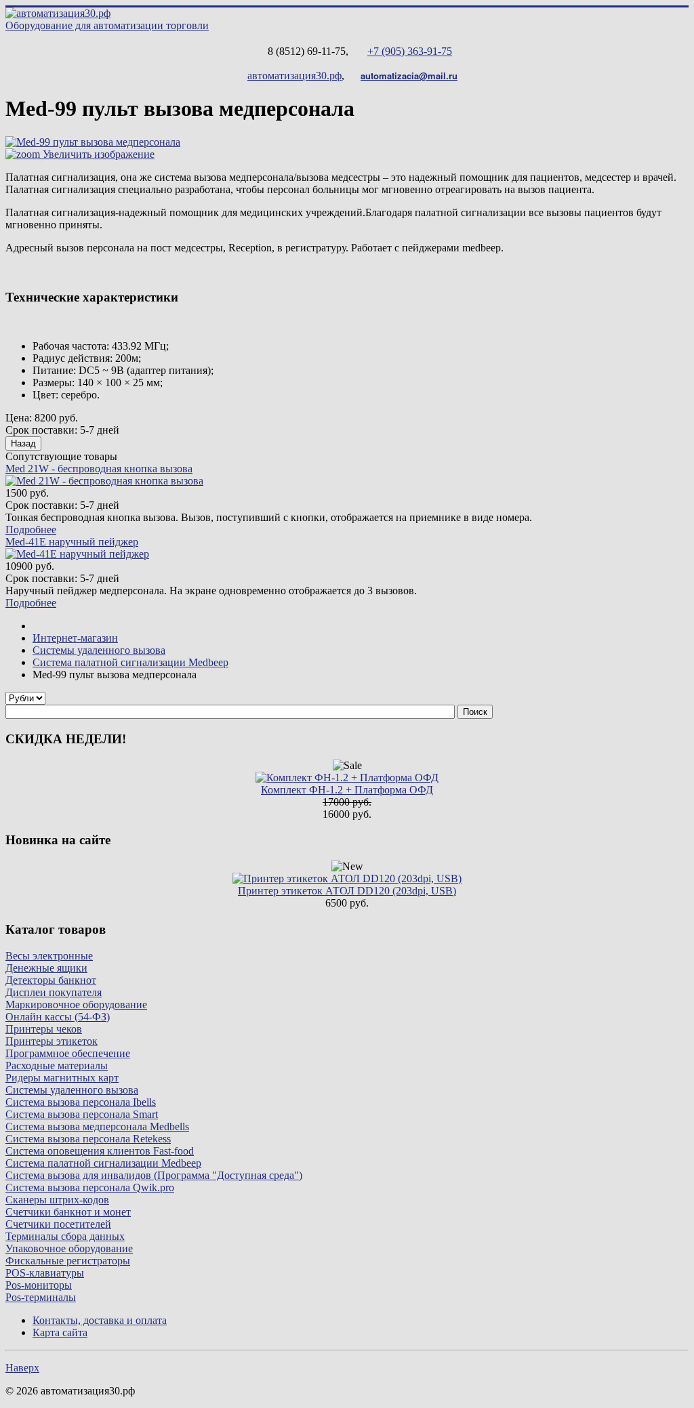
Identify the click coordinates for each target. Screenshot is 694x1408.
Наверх (22, 1367)
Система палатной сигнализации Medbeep (103, 1163)
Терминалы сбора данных (65, 1236)
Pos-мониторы (38, 1285)
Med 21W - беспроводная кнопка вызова (98, 468)
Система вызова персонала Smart (81, 1114)
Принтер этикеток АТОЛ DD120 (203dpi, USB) (347, 890)
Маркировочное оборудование (76, 1004)
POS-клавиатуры (44, 1273)
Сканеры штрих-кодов (57, 1199)
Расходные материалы (56, 1065)
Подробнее (30, 529)
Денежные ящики (46, 968)
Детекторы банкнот (50, 980)
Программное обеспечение (67, 1053)
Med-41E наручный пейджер (71, 541)
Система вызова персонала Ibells (80, 1102)
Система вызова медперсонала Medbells (97, 1126)
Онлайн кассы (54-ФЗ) (57, 1016)
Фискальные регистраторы (67, 1260)
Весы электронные (49, 955)
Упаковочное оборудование (69, 1248)
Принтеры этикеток (51, 1041)
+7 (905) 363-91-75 (409, 51)
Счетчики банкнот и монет (68, 1212)
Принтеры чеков (43, 1029)
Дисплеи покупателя (53, 992)
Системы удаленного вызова (71, 1090)
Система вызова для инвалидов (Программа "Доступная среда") (153, 1175)
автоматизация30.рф (294, 75)
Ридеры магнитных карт (62, 1077)
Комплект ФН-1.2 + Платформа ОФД (347, 789)
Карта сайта (60, 1332)
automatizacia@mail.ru (409, 75)
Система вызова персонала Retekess (88, 1138)
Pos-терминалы (40, 1297)
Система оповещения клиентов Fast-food (99, 1151)
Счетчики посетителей (58, 1224)
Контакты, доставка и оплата (100, 1320)
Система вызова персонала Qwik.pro (89, 1187)
